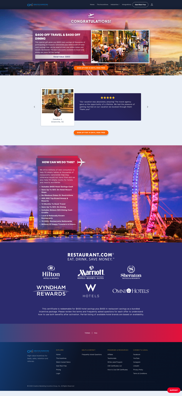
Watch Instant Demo (63, 362)
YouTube (136, 358)
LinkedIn (136, 366)
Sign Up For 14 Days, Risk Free (91, 68)
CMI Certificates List (115, 366)
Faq (95, 333)
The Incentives (102, 4)
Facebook (136, 354)
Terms (87, 333)
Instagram (136, 362)
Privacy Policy (138, 370)
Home (92, 4)
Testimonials (112, 358)
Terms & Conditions (140, 373)
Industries (114, 4)
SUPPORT (174, 390)
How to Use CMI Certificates (118, 370)
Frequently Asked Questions (92, 354)
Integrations (126, 4)
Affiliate (110, 354)
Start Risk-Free (140, 4)
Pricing (58, 370)
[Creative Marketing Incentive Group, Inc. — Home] (37, 5)
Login (58, 373)
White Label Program (115, 362)
